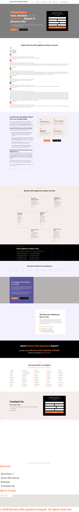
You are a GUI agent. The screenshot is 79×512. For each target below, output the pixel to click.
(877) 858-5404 (46, 353)
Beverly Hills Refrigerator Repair (35, 198)
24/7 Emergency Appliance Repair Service (19, 12)
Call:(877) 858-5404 (64, 1)
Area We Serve (44, 1)
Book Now (32, 207)
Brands (50, 1)
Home (33, 1)
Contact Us (55, 1)
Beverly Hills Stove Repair (34, 230)
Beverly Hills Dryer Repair (57, 229)
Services (37, 1)
